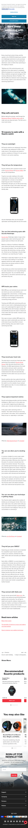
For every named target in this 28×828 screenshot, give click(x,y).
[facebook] (8, 821)
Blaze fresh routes (6, 620)
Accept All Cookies (14, 21)
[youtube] (14, 821)
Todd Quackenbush (12, 440)
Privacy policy (11, 9)
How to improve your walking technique (12, 630)
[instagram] (5, 821)
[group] (12, 732)
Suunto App (5, 237)
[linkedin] (20, 821)
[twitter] (11, 821)
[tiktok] (17, 821)
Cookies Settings (14, 12)
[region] (14, 12)
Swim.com (19, 595)
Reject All (14, 16)
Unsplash (21, 440)
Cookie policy (5, 9)
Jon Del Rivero (11, 536)
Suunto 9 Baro (19, 170)
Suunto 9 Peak (9, 170)
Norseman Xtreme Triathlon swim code (12, 118)
